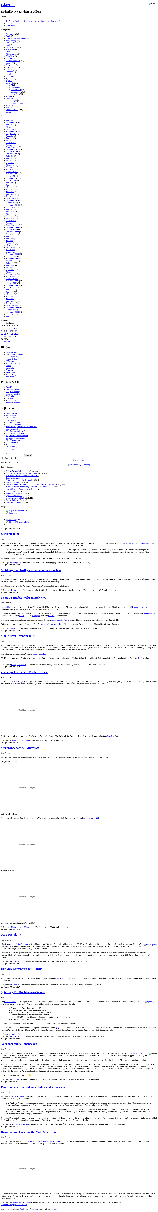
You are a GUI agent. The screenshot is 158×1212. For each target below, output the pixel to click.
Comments (22, 522)
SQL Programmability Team (17, 431)
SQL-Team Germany (14, 440)
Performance (16, 90)
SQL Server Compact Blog (16, 433)
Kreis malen (10, 491)
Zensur (8, 112)
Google (14, 101)
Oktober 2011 (11, 176)
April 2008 (10, 270)
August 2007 (11, 287)
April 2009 (10, 243)
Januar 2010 (10, 223)
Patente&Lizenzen (13, 61)
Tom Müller (10, 377)
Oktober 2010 (11, 203)
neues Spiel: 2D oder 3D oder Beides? (24, 672)
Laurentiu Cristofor (13, 424)
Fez (83, 681)
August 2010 (11, 207)
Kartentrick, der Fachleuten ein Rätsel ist (22, 476)
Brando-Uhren (10, 1002)
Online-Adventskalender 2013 (18, 471)
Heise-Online (19, 1096)
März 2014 (10, 127)
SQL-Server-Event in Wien (18, 635)
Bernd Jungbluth (12, 387)
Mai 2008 (9, 267)
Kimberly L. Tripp (13, 422)
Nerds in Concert (12, 482)
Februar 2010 (11, 221)
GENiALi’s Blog (12, 357)
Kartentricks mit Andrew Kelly (18, 489)
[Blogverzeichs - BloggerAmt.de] (12, 513)
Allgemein (10, 34)
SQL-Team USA (12, 442)
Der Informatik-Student (15, 354)
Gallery (22, 616)
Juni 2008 (10, 265)
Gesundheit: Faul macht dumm (138, 543)
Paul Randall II (12, 429)
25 (12, 336)
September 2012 (12, 154)
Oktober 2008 (11, 256)
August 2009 (11, 234)
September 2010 (12, 205)
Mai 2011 (9, 187)
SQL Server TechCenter (15, 438)
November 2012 (12, 149)
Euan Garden (11, 415)
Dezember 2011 (12, 172)
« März (4, 342)
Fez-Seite (111, 736)
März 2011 (10, 192)
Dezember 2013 (12, 129)
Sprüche (9, 81)
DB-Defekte (15, 87)
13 (17, 331)
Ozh (55, 1209)
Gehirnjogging (10, 533)
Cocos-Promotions (62, 978)
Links (8, 52)
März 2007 (10, 299)
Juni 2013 (10, 138)
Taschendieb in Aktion (14, 478)
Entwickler (10, 43)
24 (10, 336)
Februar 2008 (11, 274)
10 (10, 331)
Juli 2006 (9, 316)
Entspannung (11, 41)
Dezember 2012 (12, 147)
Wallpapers (36, 616)
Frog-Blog (18, 681)
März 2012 (10, 165)
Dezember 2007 (12, 279)
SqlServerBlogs (12, 447)
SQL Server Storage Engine (17, 436)
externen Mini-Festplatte (18, 944)
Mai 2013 (9, 140)
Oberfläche (10, 56)
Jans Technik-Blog (13, 363)
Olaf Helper (10, 396)
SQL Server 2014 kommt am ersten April (22, 473)
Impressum (10, 23)
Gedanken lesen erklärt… (16, 498)
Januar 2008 (10, 276)
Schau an (9, 72)
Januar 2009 (10, 250)
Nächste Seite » (21, 1205)
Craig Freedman (12, 413)
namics (8, 366)
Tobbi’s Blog (11, 374)
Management (11, 54)
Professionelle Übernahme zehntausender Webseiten (34, 1087)
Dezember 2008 (12, 252)
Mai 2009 (9, 241)
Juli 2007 (9, 290)
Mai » (10, 342)
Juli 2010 (9, 209)
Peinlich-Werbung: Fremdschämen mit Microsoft (41, 1141)
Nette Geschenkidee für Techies (18, 480)
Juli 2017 (9, 120)
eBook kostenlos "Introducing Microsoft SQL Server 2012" (29, 487)
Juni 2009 (10, 238)
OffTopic (9, 58)
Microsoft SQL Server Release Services (21, 427)
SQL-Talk (10, 83)
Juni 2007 (10, 292)
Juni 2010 (10, 212)
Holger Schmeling (13, 392)
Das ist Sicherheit (13, 500)
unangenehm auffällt (91, 818)
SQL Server (15, 92)
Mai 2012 (9, 160)
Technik (9, 96)
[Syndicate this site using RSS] (11, 519)
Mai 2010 (9, 214)
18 (12, 334)
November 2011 (12, 174)
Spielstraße (10, 78)
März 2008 (10, 272)
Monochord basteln (13, 493)
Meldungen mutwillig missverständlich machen (31, 570)
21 (2, 336)
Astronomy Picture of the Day (51, 624)
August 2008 (11, 261)
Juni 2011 (9, 185)
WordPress (24, 1209)
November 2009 (12, 227)
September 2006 (12, 312)
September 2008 (12, 258)
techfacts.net (11, 372)
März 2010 (10, 218)
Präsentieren (10, 65)
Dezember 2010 (12, 198)
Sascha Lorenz (11, 401)
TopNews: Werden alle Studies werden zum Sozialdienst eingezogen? (33, 21)
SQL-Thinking (12, 444)
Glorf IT (8, 5)
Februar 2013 (11, 143)
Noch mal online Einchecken (19, 1043)
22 (5, 336)
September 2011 (12, 178)
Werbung (9, 105)
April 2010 (10, 216)
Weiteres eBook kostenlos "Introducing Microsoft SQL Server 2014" (32, 484)
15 (5, 334)
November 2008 (12, 254)
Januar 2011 (10, 196)
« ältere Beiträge (7, 1205)
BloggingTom (11, 352)
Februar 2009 (11, 247)
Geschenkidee (11, 47)
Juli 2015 (9, 125)
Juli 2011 (9, 183)
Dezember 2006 (12, 305)
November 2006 (12, 307)
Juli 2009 (9, 236)
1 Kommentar (25, 740)
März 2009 (10, 245)
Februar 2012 (11, 167)
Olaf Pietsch (10, 398)
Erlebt (8, 45)
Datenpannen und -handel (16, 38)
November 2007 (12, 281)
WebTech (9, 98)
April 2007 (10, 296)
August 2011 (11, 180)
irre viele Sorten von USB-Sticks (21, 968)
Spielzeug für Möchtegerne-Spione (23, 992)
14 (2, 334)
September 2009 (12, 232)
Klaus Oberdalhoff (13, 394)
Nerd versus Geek (13, 502)
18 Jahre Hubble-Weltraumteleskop (23, 597)
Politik (8, 63)
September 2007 (12, 285)
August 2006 (11, 314)
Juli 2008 (9, 263)
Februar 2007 (11, 301)
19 (15, 334)
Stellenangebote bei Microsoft (20, 747)
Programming (11, 67)
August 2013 (11, 134)
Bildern (51, 616)
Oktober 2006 (11, 310)
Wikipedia (9, 607)
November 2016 (12, 122)
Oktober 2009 (11, 229)
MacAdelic (16, 1034)
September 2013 (12, 131)
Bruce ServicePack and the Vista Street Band (29, 1131)
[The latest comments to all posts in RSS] (11, 522)
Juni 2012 (10, 158)
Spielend (9, 76)
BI (12, 85)
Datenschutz (11, 25)
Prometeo (9, 370)
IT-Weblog (10, 361)
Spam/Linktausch (17, 103)
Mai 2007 (9, 294)
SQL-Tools (15, 94)
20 (17, 334)
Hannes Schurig (12, 359)
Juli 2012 (9, 156)
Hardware (10, 49)
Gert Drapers (11, 420)
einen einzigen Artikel (60, 620)
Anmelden (10, 524)
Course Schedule (39, 654)
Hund (140, 658)
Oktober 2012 (11, 151)
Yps (57, 1028)
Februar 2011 (11, 194)
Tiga (36, 1209)
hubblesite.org (149, 613)
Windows (9, 107)
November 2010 (12, 201)
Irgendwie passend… (14, 496)
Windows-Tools (12, 110)
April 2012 (10, 163)
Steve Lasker (11, 449)
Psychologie (10, 69)
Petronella (10, 368)
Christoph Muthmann (14, 389)
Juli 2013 (9, 136)
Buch (8, 36)
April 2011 (10, 189)
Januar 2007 (10, 303)
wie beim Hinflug (140, 1053)
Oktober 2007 (11, 283)
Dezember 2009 (12, 225)
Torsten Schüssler (13, 403)
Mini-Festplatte (11, 934)
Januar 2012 (10, 169)
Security (9, 74)
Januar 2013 (10, 145)
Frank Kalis (10, 418)
